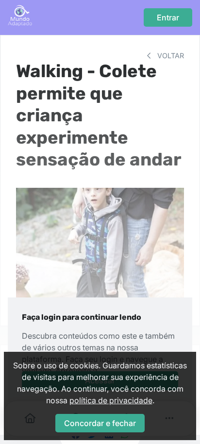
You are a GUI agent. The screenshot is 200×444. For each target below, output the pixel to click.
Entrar (168, 17)
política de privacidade (110, 400)
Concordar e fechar (100, 423)
